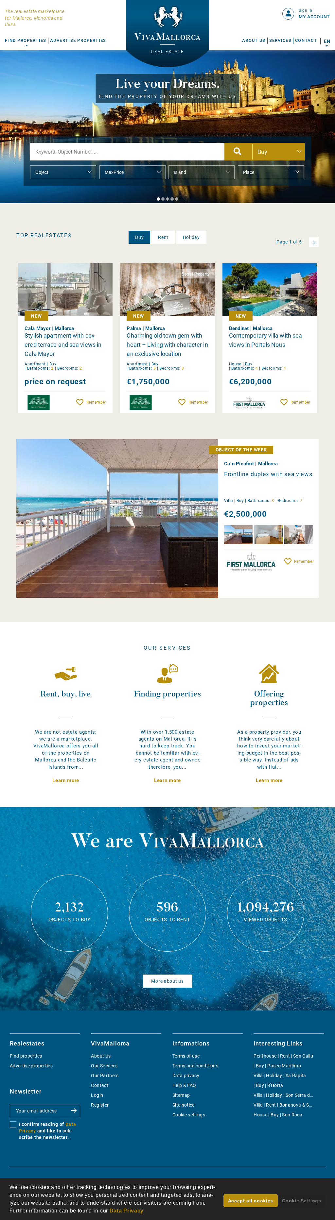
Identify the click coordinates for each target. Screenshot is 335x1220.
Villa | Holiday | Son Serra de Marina (291, 1095)
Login (97, 1095)
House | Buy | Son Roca (278, 1114)
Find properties (26, 1056)
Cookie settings (188, 1114)
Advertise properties (31, 1065)
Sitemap (181, 1095)
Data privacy (185, 1075)
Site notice (183, 1105)
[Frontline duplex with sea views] (135, 518)
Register (100, 1105)
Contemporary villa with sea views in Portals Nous (265, 340)
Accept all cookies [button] (250, 1200)
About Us (253, 40)
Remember (96, 402)
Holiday (191, 237)
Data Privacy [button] (127, 1210)
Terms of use (186, 1056)
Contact (306, 40)
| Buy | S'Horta (268, 1085)
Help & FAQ (184, 1085)
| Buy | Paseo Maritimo (277, 1065)
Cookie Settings (301, 1200)
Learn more (65, 780)
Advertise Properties (78, 40)
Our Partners (104, 1075)
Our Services (104, 1065)
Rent (163, 237)
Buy (139, 237)
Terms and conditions (195, 1065)
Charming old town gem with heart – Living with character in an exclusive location (167, 344)
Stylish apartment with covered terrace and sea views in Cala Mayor (63, 344)
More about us (167, 981)
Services (280, 40)
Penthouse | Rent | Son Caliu (283, 1056)
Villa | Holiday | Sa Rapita (280, 1075)
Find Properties (25, 40)
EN (327, 41)
